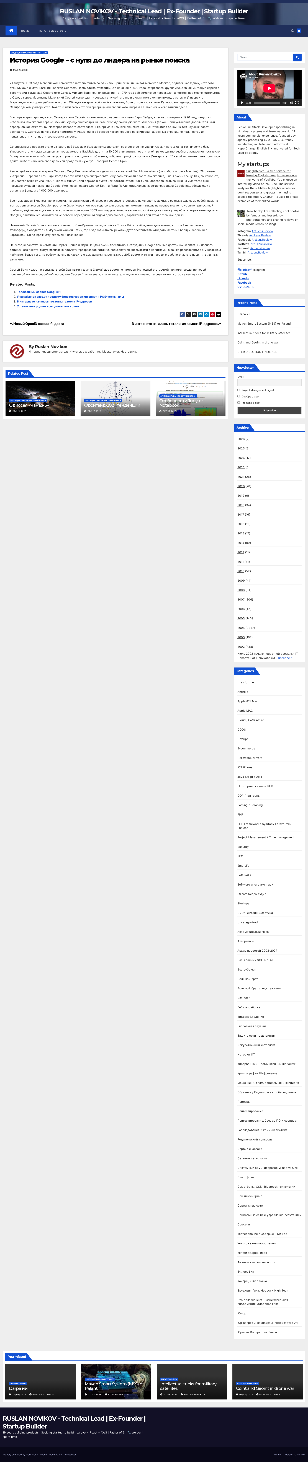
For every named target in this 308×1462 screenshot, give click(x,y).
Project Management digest (257, 390)
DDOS (241, 729)
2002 (241, 646)
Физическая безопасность (256, 1262)
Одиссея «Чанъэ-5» (29, 405)
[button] (292, 31)
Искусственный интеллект (256, 1045)
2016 (240, 524)
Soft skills (244, 875)
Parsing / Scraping (250, 805)
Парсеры (243, 1101)
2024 (241, 458)
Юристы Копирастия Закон (257, 1332)
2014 (240, 543)
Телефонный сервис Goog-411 (39, 292)
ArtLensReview (262, 239)
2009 (241, 580)
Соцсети (243, 1224)
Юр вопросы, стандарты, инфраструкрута (267, 1322)
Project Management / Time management (265, 837)
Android (242, 692)
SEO (240, 856)
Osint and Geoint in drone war (258, 342)
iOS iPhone (244, 767)
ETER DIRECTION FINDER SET (258, 352)
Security (243, 846)
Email (240, 376)
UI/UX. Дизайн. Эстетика (255, 913)
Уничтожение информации (256, 1243)
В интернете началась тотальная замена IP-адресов (54, 301)
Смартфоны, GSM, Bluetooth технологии (266, 1186)
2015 (240, 533)
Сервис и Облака (249, 1149)
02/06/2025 (171, 1394)
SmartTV (243, 865)
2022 (241, 467)
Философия (245, 1271)
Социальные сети (250, 1205)
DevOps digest (250, 396)
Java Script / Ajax (249, 776)
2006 (241, 609)
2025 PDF (246, 287)
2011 (240, 561)
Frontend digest (250, 402)
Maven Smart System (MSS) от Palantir (264, 323)
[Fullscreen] (297, 103)
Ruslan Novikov (51, 346)
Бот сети (243, 998)
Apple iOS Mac (247, 701)
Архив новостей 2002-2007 (257, 950)
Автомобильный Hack (253, 931)
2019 (240, 495)
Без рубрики (246, 969)
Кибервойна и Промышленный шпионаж (266, 1064)
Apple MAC (245, 710)
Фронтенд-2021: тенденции (112, 405)
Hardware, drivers (249, 758)
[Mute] (291, 103)
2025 (241, 448)
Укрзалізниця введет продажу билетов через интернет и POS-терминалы (70, 296)
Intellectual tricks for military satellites (264, 333)
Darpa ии (243, 314)
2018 (240, 505)
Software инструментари (255, 884)
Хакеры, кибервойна (252, 1281)
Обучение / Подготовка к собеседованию (267, 1092)
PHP (240, 814)
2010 (240, 571)
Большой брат (247, 979)
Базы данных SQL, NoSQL (255, 960)
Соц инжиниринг (249, 1196)
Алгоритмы (245, 941)
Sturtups (243, 903)
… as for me (245, 682)
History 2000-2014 (51, 30)
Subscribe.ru (284, 658)
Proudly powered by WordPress (20, 1454)
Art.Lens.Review (262, 231)
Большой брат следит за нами (259, 988)
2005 (241, 618)
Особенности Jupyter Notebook (181, 403)
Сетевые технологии (252, 1158)
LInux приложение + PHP (255, 786)
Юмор (241, 1313)
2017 (240, 514)
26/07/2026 (19, 1394)
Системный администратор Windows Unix (267, 1167)
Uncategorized (247, 922)
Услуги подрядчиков (252, 1252)
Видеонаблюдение (250, 1016)
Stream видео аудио (251, 894)
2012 (240, 552)
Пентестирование (250, 1111)
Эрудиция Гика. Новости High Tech (29, 53)
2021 (240, 476)
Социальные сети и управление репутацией (269, 1215)
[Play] (242, 103)
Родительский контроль (254, 1139)
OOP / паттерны (248, 795)
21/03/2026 (95, 1394)
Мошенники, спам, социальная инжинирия (268, 1083)
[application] (269, 88)
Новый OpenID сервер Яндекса (38, 324)
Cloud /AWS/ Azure (250, 720)
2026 (241, 439)
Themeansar (69, 1454)
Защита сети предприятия (256, 1035)
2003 (241, 637)
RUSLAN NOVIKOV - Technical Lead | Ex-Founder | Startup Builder (154, 11)
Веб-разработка (248, 1007)
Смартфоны (245, 1177)
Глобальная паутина (252, 1026)
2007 (241, 599)
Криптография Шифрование (257, 1073)
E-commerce (246, 748)
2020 (241, 486)
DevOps (242, 739)
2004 (241, 628)
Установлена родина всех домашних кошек (48, 306)
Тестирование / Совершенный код (262, 1234)
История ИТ (246, 1054)
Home (25, 30)
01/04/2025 (246, 1394)
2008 (241, 590)
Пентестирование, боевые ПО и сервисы (267, 1120)
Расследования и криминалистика (262, 1130)
